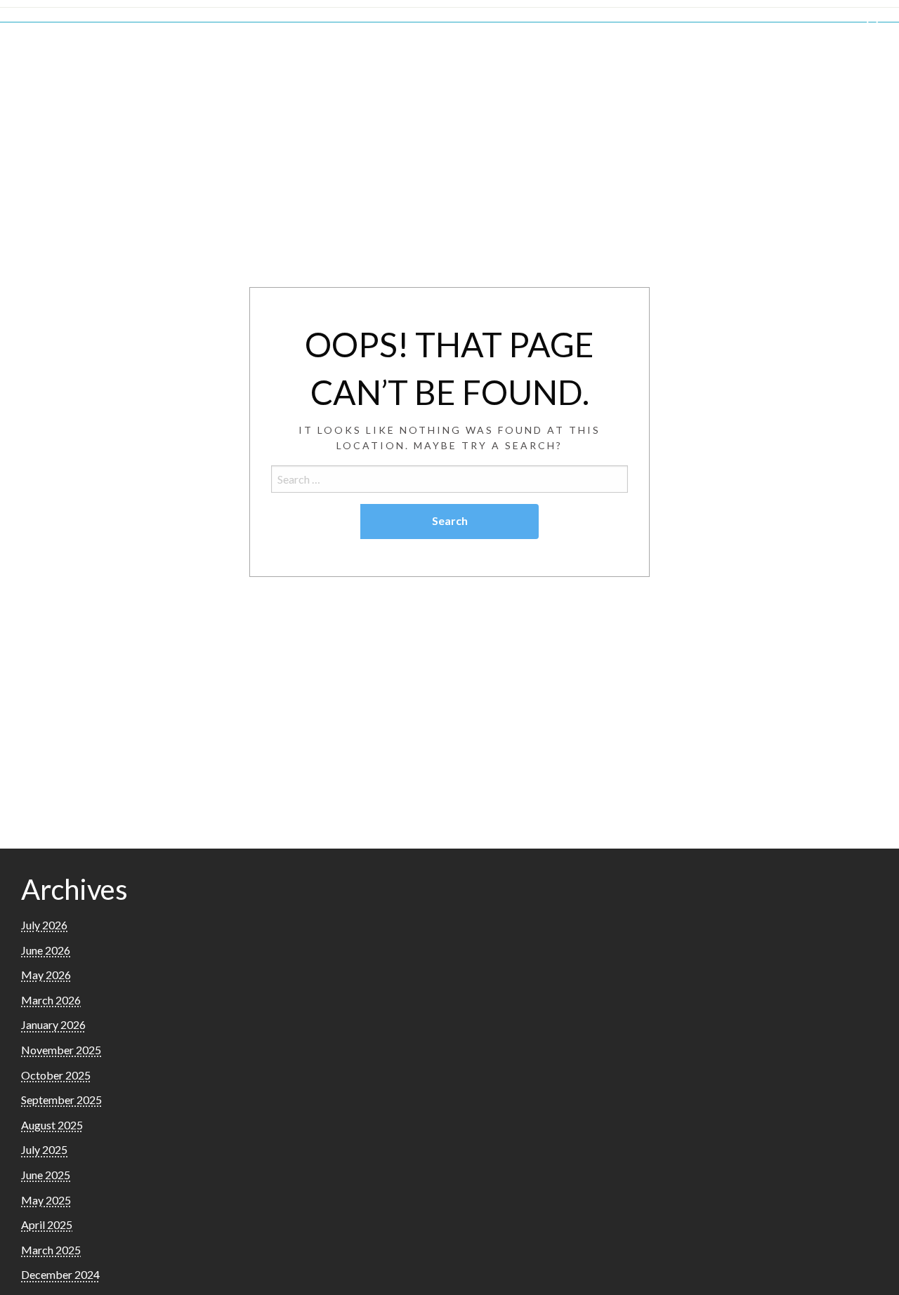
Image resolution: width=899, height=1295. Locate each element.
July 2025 (44, 1149)
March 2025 (51, 1249)
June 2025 (45, 1174)
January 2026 (53, 1024)
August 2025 (52, 1124)
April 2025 (46, 1224)
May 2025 (46, 1200)
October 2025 (56, 1075)
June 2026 (45, 950)
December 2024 (60, 1274)
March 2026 (51, 1000)
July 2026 (44, 924)
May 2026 (46, 974)
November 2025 (61, 1049)
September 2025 (61, 1099)
